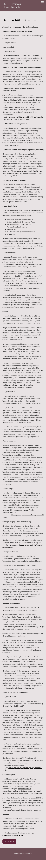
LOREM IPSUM (9, 841)
